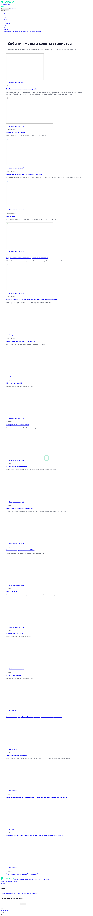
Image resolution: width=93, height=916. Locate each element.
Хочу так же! (4, 910)
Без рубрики (13, 710)
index (5, 19)
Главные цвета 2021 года (15, 133)
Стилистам (27, 879)
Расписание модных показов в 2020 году (21, 550)
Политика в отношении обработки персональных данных (22, 31)
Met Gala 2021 (11, 216)
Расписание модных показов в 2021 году (21, 341)
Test (4, 27)
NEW (5, 21)
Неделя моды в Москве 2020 (16, 466)
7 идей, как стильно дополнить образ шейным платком (27, 258)
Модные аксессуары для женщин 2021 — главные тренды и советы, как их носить (36, 797)
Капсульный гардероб (16, 82)
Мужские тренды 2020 (14, 383)
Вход (2, 6)
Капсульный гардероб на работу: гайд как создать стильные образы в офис (34, 717)
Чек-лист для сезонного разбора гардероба (22, 874)
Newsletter (6, 23)
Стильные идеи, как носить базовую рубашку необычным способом (31, 300)
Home (5, 16)
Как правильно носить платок (17, 425)
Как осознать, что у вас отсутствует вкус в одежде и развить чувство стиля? (34, 836)
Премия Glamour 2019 (14, 675)
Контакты (4, 5)
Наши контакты (19, 879)
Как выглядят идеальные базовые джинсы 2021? (24, 174)
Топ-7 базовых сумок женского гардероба (21, 89)
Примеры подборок (13, 893)
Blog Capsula (7, 14)
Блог (8, 5)
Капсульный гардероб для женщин (19, 508)
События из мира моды (16, 210)
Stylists (5, 25)
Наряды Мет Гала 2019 (14, 633)
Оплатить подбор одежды (28, 893)
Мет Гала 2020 (11, 592)
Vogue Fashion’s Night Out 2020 (17, 755)
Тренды (11, 335)
